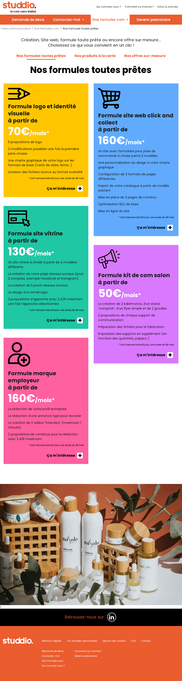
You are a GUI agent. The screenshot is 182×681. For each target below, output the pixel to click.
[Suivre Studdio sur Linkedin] (111, 617)
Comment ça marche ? (88, 651)
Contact (146, 641)
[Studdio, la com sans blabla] (18, 643)
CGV (133, 641)
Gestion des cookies (114, 641)
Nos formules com (109, 19)
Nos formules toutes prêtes (41, 55)
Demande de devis (28, 19)
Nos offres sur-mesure (145, 55)
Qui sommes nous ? (53, 665)
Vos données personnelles (82, 641)
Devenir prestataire (153, 19)
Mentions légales (52, 641)
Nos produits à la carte (95, 55)
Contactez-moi (66, 19)
